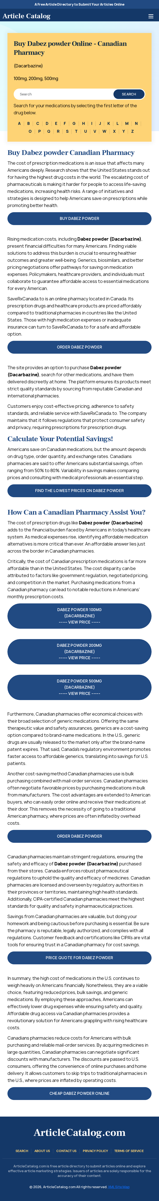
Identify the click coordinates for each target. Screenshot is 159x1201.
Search (129, 94)
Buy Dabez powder (79, 218)
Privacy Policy (95, 1151)
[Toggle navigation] (151, 16)
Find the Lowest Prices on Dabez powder (79, 490)
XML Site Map (119, 1187)
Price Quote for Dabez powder (79, 957)
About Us (42, 1151)
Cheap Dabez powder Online (79, 1093)
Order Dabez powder (79, 347)
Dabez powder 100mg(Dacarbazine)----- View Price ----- (79, 616)
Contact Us (66, 1151)
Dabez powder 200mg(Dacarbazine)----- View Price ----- (79, 651)
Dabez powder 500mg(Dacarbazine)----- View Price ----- (79, 687)
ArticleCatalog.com (80, 1132)
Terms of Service (129, 1151)
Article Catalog (26, 16)
